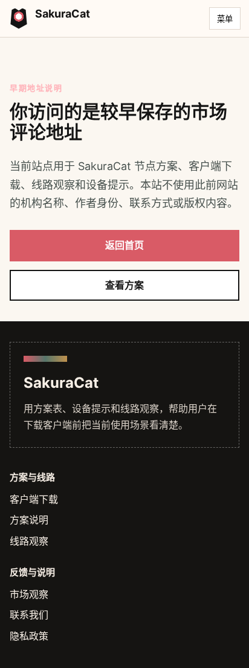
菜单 (225, 19)
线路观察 (29, 541)
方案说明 (29, 520)
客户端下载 (34, 499)
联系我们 (29, 615)
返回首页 (124, 245)
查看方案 (124, 285)
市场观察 (29, 594)
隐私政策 (29, 636)
